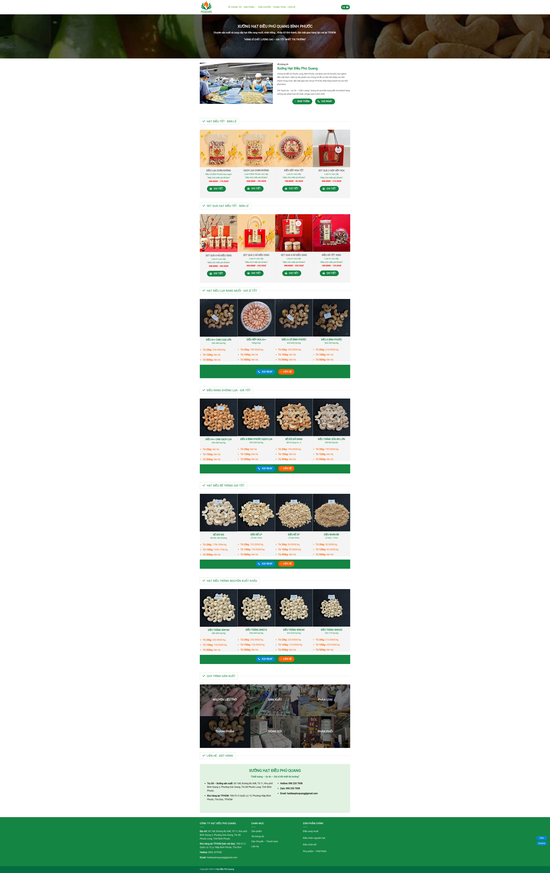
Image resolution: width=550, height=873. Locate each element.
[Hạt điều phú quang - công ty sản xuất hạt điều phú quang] (212, 7)
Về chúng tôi (235, 7)
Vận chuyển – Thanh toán (272, 7)
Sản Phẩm (249, 7)
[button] (345, 7)
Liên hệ (291, 7)
